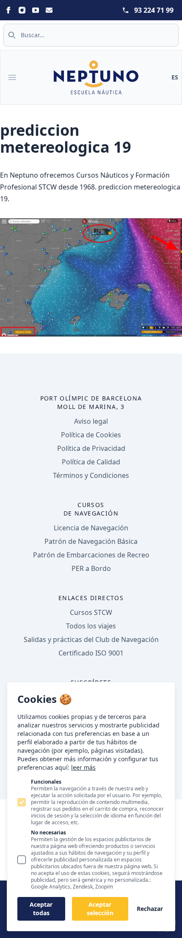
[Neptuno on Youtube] (35, 10)
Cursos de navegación (91, 509)
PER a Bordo (91, 568)
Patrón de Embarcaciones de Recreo (91, 555)
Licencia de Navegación (91, 527)
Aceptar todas (41, 908)
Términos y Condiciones (91, 475)
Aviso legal (91, 421)
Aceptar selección (100, 908)
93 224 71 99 (154, 10)
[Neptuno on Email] (49, 10)
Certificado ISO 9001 (91, 653)
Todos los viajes (91, 626)
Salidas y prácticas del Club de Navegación (91, 639)
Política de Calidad (91, 461)
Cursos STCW (91, 612)
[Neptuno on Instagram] (22, 10)
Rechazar (150, 909)
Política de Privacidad (91, 448)
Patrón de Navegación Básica (91, 541)
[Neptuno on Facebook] (8, 10)
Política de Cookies (91, 434)
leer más (83, 767)
